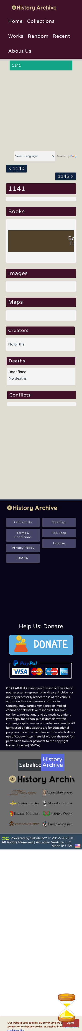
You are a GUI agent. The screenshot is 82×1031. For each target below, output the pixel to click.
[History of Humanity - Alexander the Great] (57, 803)
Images (18, 273)
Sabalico (30, 765)
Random (38, 36)
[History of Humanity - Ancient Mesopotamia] (57, 792)
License (59, 543)
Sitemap (58, 522)
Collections (41, 21)
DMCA (23, 558)
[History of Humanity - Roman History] (24, 813)
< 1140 (16, 168)
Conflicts (20, 395)
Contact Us (23, 522)
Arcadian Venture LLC (53, 842)
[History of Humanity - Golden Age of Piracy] (24, 823)
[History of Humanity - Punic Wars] (57, 813)
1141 (16, 65)
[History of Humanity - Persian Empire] (24, 803)
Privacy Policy (23, 548)
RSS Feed (58, 533)
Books (16, 211)
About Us (19, 51)
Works (15, 36)
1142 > (65, 176)
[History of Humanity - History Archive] (41, 779)
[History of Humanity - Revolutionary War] (57, 824)
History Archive (52, 762)
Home (15, 21)
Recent (61, 36)
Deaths (17, 361)
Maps (15, 302)
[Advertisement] (41, 111)
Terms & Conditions (23, 535)
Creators (18, 330)
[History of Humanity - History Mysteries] (24, 792)
